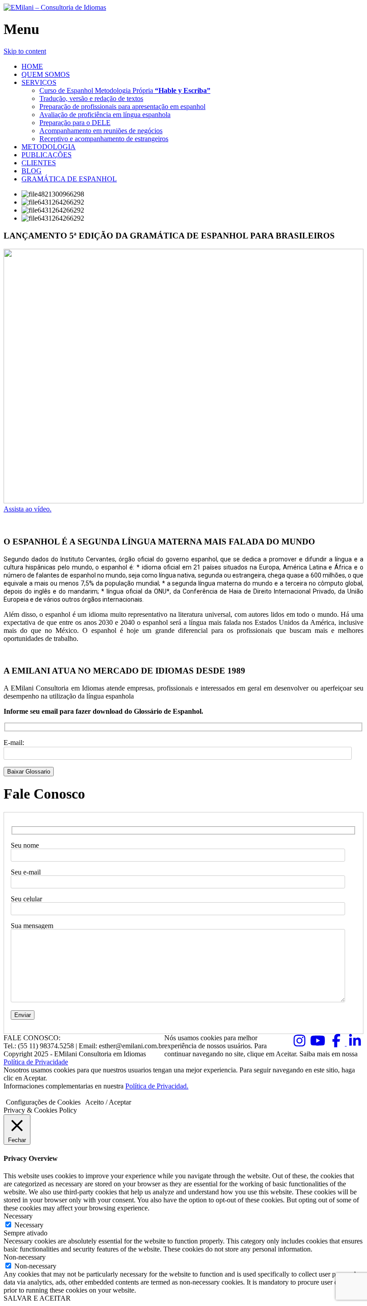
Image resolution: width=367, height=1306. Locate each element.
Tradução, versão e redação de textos (91, 98)
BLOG (31, 171)
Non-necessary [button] (25, 1257)
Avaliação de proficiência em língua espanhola (105, 114)
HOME (32, 66)
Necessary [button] (18, 1216)
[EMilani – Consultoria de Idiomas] (55, 7)
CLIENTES (38, 163)
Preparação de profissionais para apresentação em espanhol (122, 106)
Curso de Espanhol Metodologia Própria (124, 90)
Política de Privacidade (36, 1062)
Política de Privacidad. (156, 1086)
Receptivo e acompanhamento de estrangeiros (103, 138)
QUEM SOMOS (45, 74)
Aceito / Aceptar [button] (108, 1102)
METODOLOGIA (48, 147)
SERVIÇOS (38, 82)
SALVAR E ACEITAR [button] (37, 1298)
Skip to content (25, 51)
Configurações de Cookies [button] (43, 1102)
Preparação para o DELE (75, 122)
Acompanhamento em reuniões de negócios (100, 130)
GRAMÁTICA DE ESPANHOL (69, 179)
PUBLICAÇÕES (46, 155)
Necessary (28, 1225)
